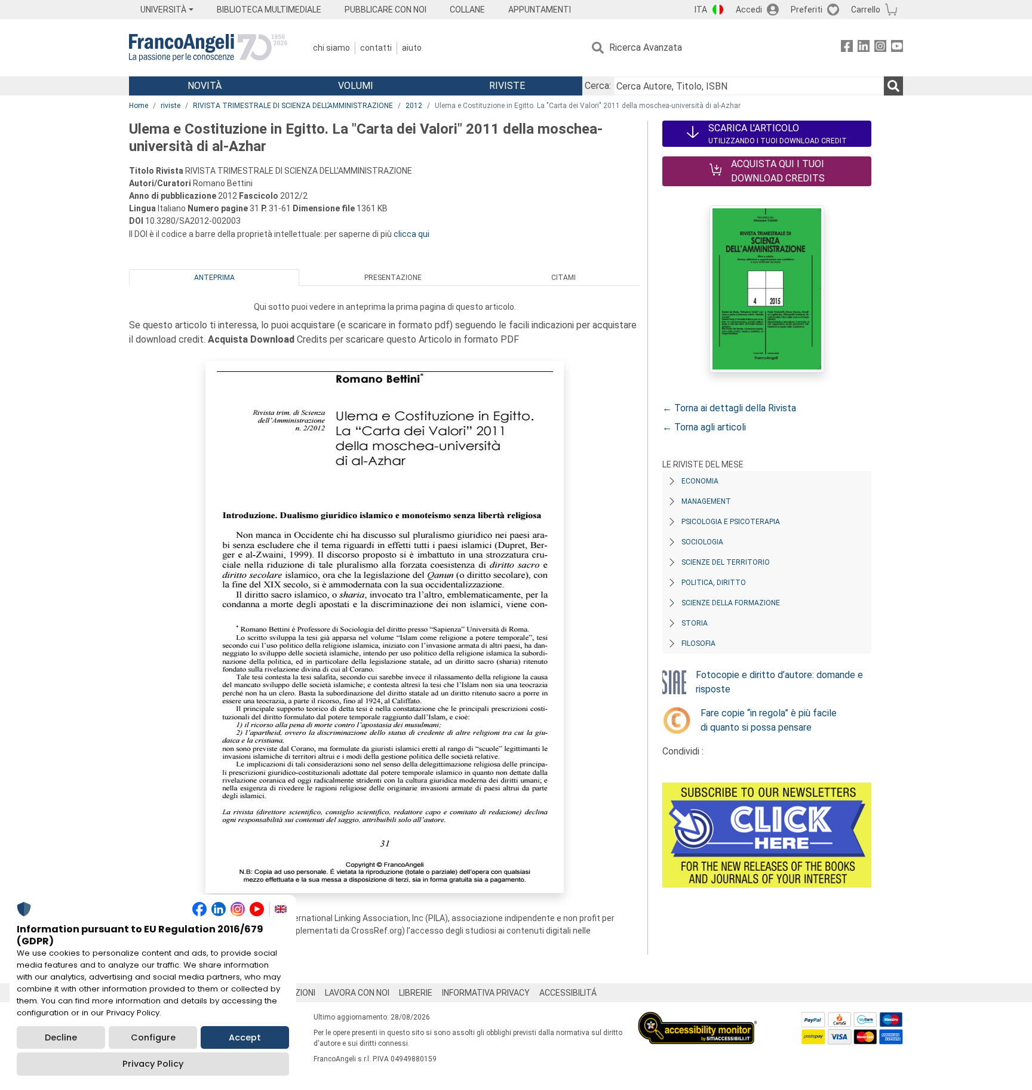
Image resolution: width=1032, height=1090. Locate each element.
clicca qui (411, 234)
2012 (414, 105)
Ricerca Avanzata (645, 47)
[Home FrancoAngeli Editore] (208, 48)
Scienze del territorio (725, 562)
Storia (694, 623)
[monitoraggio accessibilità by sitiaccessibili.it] (697, 1018)
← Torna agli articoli (704, 427)
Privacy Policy (152, 1064)
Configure (153, 1037)
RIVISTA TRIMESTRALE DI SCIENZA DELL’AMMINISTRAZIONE (293, 105)
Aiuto (412, 48)
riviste (170, 105)
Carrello (865, 9)
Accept (245, 1037)
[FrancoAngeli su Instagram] (880, 48)
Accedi (749, 9)
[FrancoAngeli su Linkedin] (864, 48)
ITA (701, 9)
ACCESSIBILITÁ (568, 992)
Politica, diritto (713, 582)
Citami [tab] (563, 277)
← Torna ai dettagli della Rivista (729, 408)
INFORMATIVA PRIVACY (486, 992)
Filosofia (698, 643)
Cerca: (598, 85)
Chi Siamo (331, 48)
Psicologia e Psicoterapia (730, 522)
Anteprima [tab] (214, 277)
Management (706, 501)
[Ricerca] (893, 86)
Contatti (376, 48)
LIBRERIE (415, 992)
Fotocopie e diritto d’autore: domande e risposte (779, 682)
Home (138, 105)
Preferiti (806, 9)
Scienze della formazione (730, 603)
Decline (61, 1037)
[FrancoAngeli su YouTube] (897, 48)
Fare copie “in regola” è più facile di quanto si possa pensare (769, 720)
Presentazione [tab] (393, 277)
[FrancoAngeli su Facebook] (847, 48)
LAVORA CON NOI (357, 992)
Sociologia (702, 542)
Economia (699, 481)
